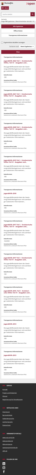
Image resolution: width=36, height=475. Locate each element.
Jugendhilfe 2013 (10, 355)
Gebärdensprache (8, 419)
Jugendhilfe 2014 (10, 324)
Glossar (5, 396)
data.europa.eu (7, 444)
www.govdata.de (8, 441)
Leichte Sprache (8, 422)
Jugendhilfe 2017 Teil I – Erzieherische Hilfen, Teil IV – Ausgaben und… (18, 226)
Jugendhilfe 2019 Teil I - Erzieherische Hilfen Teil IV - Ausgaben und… (18, 161)
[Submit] (32, 14)
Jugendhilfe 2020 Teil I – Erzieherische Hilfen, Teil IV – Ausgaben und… (18, 128)
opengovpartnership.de (10, 448)
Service (9, 385)
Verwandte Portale (13, 434)
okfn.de (5, 451)
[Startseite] (7, 4)
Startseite (4, 19)
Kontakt (5, 389)
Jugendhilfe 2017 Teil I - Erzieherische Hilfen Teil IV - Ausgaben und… (18, 259)
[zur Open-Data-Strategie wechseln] (30, 4)
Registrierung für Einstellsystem (13, 399)
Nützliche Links (12, 408)
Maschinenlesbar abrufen (24, 21)
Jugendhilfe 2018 (10, 193)
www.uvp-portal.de (8, 438)
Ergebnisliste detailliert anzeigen (14, 42)
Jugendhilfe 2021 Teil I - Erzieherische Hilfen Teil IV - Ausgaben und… (18, 95)
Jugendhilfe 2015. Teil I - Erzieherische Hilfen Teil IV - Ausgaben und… (17, 292)
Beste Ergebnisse (26, 46)
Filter (18, 52)
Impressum (6, 412)
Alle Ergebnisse (18, 26)
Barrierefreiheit (7, 415)
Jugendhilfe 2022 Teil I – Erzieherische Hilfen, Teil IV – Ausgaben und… (18, 62)
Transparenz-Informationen (18, 35)
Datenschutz (7, 425)
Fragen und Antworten (10, 393)
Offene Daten (18, 31)
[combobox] (15, 14)
